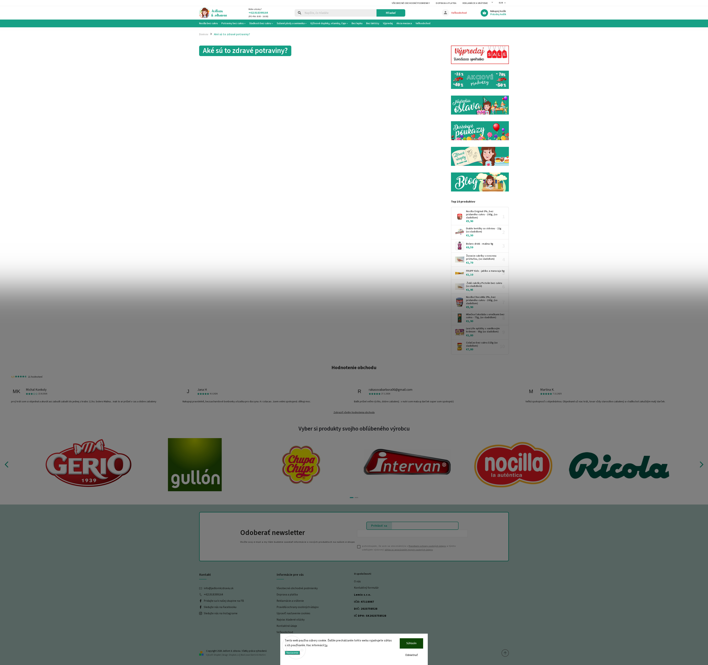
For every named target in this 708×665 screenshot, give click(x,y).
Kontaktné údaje (287, 626)
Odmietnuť (411, 655)
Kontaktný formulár (366, 588)
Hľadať (391, 12)
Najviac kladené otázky (291, 620)
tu (325, 645)
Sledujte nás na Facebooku (220, 607)
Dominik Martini (258, 655)
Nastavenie (292, 652)
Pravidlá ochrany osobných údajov (298, 607)
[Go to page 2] (356, 497)
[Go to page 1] (351, 497)
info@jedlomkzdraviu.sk (218, 588)
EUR (501, 2)
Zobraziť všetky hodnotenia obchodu (354, 412)
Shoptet (217, 655)
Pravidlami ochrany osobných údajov (427, 546)
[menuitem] (209, 23)
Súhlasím (411, 643)
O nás (357, 581)
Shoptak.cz (234, 655)
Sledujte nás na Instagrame (220, 613)
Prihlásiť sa (379, 525)
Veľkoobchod (285, 632)
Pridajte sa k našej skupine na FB (224, 601)
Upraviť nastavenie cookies (293, 613)
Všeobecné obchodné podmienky (411, 3)
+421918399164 (213, 595)
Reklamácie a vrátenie (475, 3)
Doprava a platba (446, 3)
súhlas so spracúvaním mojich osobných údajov (409, 549)
